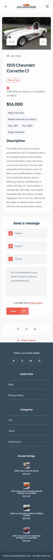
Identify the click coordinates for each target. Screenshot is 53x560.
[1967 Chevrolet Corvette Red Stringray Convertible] (26, 530)
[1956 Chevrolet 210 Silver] (26, 465)
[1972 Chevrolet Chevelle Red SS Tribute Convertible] (26, 485)
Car (10, 420)
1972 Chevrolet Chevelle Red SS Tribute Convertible (26, 492)
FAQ (10, 384)
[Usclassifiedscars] (26, 6)
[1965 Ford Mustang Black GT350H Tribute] (26, 508)
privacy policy (35, 302)
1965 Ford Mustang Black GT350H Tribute (26, 514)
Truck (11, 430)
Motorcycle (14, 441)
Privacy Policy (16, 395)
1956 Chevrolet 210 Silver (26, 471)
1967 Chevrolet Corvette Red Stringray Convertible (26, 537)
